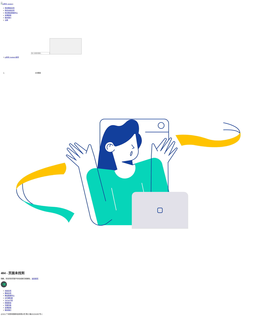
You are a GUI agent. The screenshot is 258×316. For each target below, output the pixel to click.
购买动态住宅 (10, 10)
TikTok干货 (9, 300)
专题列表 (8, 305)
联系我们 (8, 18)
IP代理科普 (9, 298)
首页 (12, 57)
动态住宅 (8, 291)
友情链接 (8, 15)
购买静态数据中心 (11, 13)
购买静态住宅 (10, 8)
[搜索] (66, 46)
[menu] (1, 2)
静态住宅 (8, 293)
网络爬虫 (8, 303)
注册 (6, 20)
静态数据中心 (10, 295)
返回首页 (35, 279)
